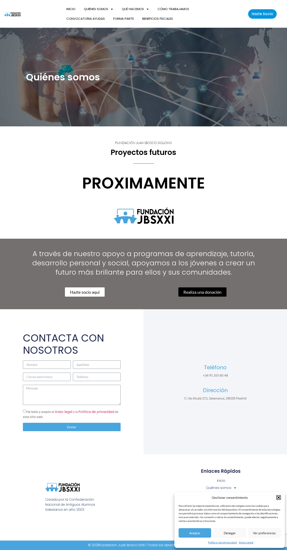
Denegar (230, 533)
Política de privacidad (222, 542)
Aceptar (194, 533)
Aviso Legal (246, 542)
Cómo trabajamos (173, 9)
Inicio (70, 9)
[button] (278, 497)
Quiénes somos (96, 9)
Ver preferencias (264, 533)
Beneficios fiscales (157, 18)
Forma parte (123, 18)
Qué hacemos (133, 9)
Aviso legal (63, 411)
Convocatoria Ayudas (85, 18)
